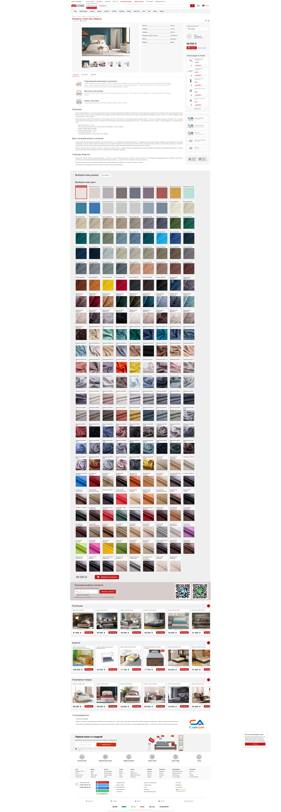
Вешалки (149, 775)
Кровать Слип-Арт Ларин (174, 610)
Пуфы (92, 773)
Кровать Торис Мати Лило (174, 647)
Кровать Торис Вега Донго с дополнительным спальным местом (81, 647)
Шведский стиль (161, 1)
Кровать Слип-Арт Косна (79, 683)
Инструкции (146, 789)
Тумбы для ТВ (133, 773)
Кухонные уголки (79, 775)
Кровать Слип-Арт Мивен (126, 683)
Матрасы (121, 773)
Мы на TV (115, 1)
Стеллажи (161, 775)
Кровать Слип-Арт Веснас (150, 610)
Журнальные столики (135, 775)
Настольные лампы (193, 776)
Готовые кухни (78, 776)
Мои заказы (150, 1)
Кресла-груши (94, 775)
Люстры (191, 771)
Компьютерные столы (177, 771)
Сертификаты (179, 785)
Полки (160, 776)
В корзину (193, 48)
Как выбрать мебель (126, 1)
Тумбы (120, 775)
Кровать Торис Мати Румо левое (128, 647)
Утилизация (119, 791)
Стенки (132, 771)
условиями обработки (97, 597)
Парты (105, 776)
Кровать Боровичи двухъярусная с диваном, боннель (105, 647)
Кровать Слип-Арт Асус (102, 610)
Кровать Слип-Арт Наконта (198, 610)
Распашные (162, 771)
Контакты (99, 1)
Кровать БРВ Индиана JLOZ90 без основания (152, 647)
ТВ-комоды (132, 776)
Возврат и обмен (120, 785)
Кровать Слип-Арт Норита (150, 683)
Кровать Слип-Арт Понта (198, 683)
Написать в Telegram (103, 785)
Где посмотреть (179, 787)
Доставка (107, 1)
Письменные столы (176, 773)
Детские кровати (108, 771)
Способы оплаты (147, 785)
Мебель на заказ (139, 1)
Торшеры (191, 775)
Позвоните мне (92, 7)
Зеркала (149, 776)
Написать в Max (102, 788)
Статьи (145, 787)
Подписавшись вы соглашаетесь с (95, 749)
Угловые (161, 773)
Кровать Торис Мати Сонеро (199, 647)
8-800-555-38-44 (91, 6)
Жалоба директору (120, 787)
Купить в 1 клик (202, 47)
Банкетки (149, 773)
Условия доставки (120, 782)
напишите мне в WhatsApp (83, 595)
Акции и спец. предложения (150, 782)
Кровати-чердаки (108, 775)
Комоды (121, 776)
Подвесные (93, 776)
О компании (178, 782)
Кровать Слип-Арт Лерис (102, 683)
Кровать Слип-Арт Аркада (126, 610)
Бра (190, 773)
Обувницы (149, 771)
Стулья (76, 773)
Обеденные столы (79, 771)
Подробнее (262, 741)
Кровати (121, 771)
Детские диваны (108, 773)
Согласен (255, 744)
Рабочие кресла (175, 775)
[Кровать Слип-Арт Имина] (85, 64)
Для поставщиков (120, 789)
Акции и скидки (90, 1)
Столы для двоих (176, 776)
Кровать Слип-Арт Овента (174, 683)
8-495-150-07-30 (91, 4)
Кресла (92, 771)
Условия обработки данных (150, 791)
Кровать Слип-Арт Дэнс (78, 610)
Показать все (197, 108)
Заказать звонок (107, 592)
